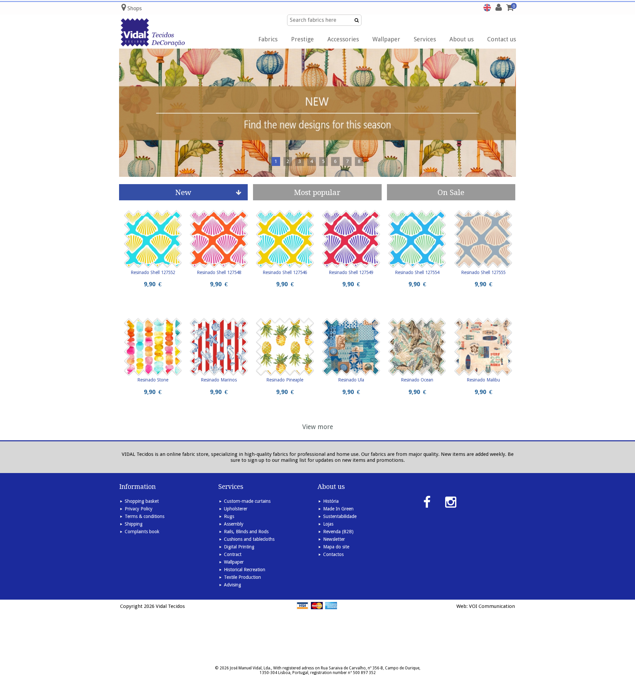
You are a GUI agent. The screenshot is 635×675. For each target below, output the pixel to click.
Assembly (233, 524)
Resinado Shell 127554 (417, 272)
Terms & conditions (144, 516)
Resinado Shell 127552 (153, 272)
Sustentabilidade (340, 516)
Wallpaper (386, 39)
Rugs (229, 516)
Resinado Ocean (417, 379)
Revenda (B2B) (338, 531)
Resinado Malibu (483, 379)
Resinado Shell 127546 (285, 272)
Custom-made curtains (247, 501)
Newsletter (334, 539)
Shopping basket (142, 501)
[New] (317, 113)
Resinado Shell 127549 (351, 272)
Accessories (343, 39)
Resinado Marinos (219, 379)
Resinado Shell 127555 (483, 272)
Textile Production (242, 577)
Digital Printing (239, 546)
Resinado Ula (351, 379)
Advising (232, 584)
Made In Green (338, 508)
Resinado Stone (152, 379)
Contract (232, 554)
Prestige (302, 39)
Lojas (328, 524)
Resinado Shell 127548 (219, 272)
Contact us (501, 39)
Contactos (333, 554)
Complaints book (142, 531)
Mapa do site (336, 546)
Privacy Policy (138, 508)
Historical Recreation (244, 569)
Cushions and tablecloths (249, 539)
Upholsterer (235, 508)
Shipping (134, 524)
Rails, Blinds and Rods (246, 531)
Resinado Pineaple (284, 379)
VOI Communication (492, 606)
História (331, 501)
